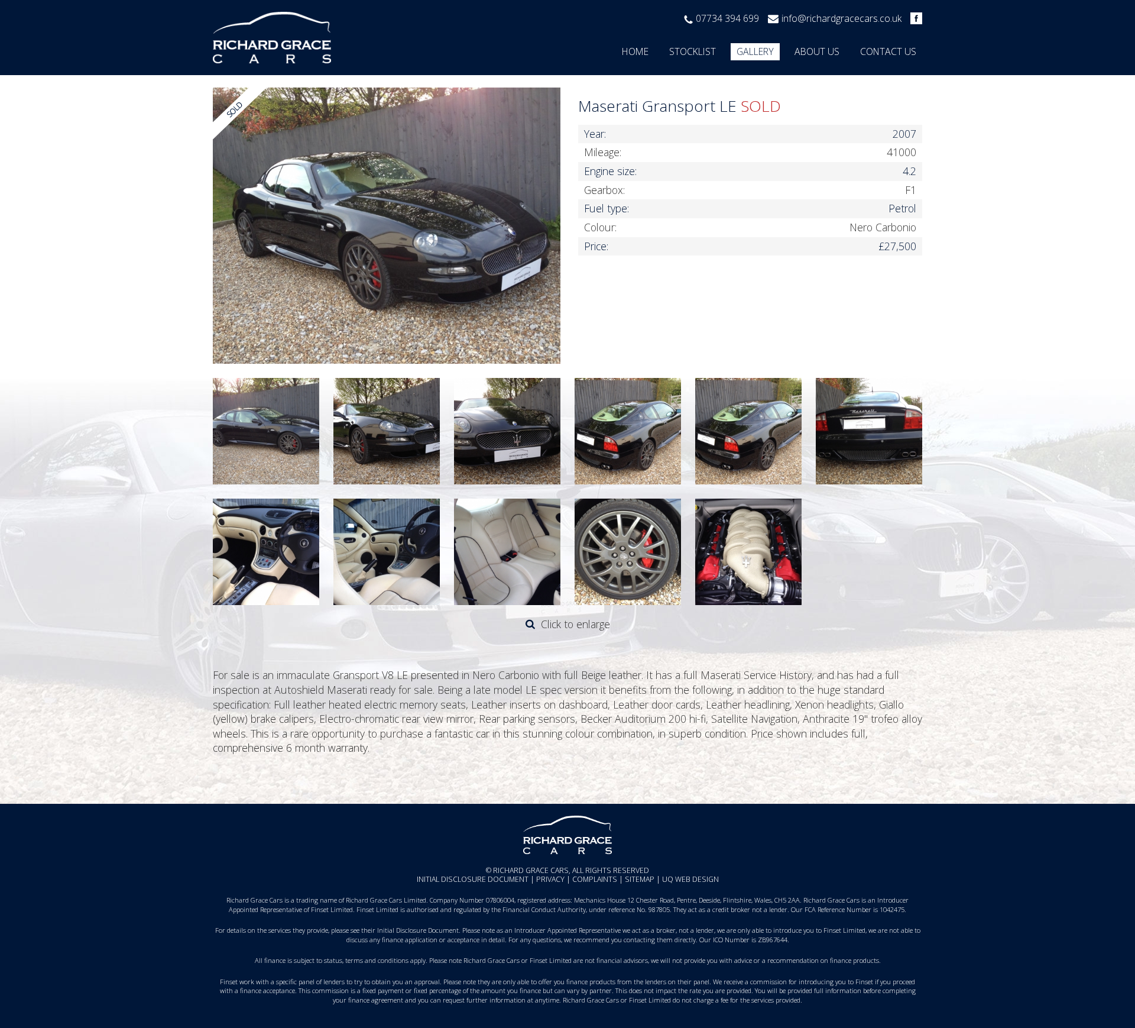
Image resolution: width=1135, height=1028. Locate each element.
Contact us (888, 51)
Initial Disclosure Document (472, 879)
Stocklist (692, 51)
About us (816, 51)
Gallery (755, 51)
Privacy (550, 879)
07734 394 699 (727, 18)
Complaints (594, 879)
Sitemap (639, 879)
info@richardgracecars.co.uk (841, 18)
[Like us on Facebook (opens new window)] (913, 18)
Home (635, 51)
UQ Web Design (690, 879)
